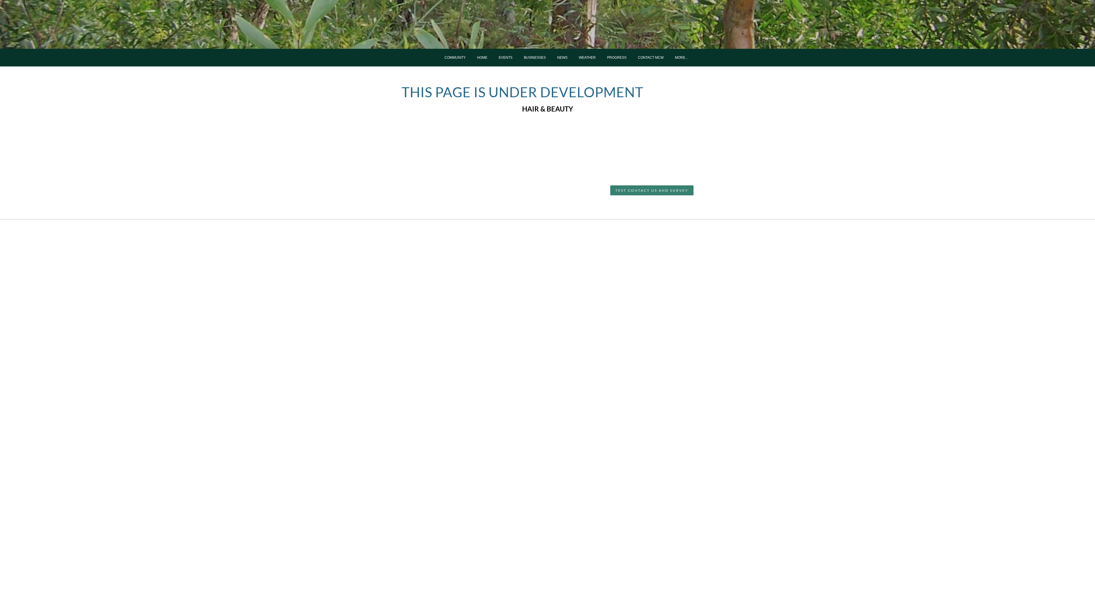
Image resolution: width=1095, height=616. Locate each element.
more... (681, 58)
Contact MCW (651, 58)
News (562, 58)
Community (455, 58)
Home (482, 58)
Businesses (535, 58)
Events (505, 58)
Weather (587, 58)
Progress (616, 58)
